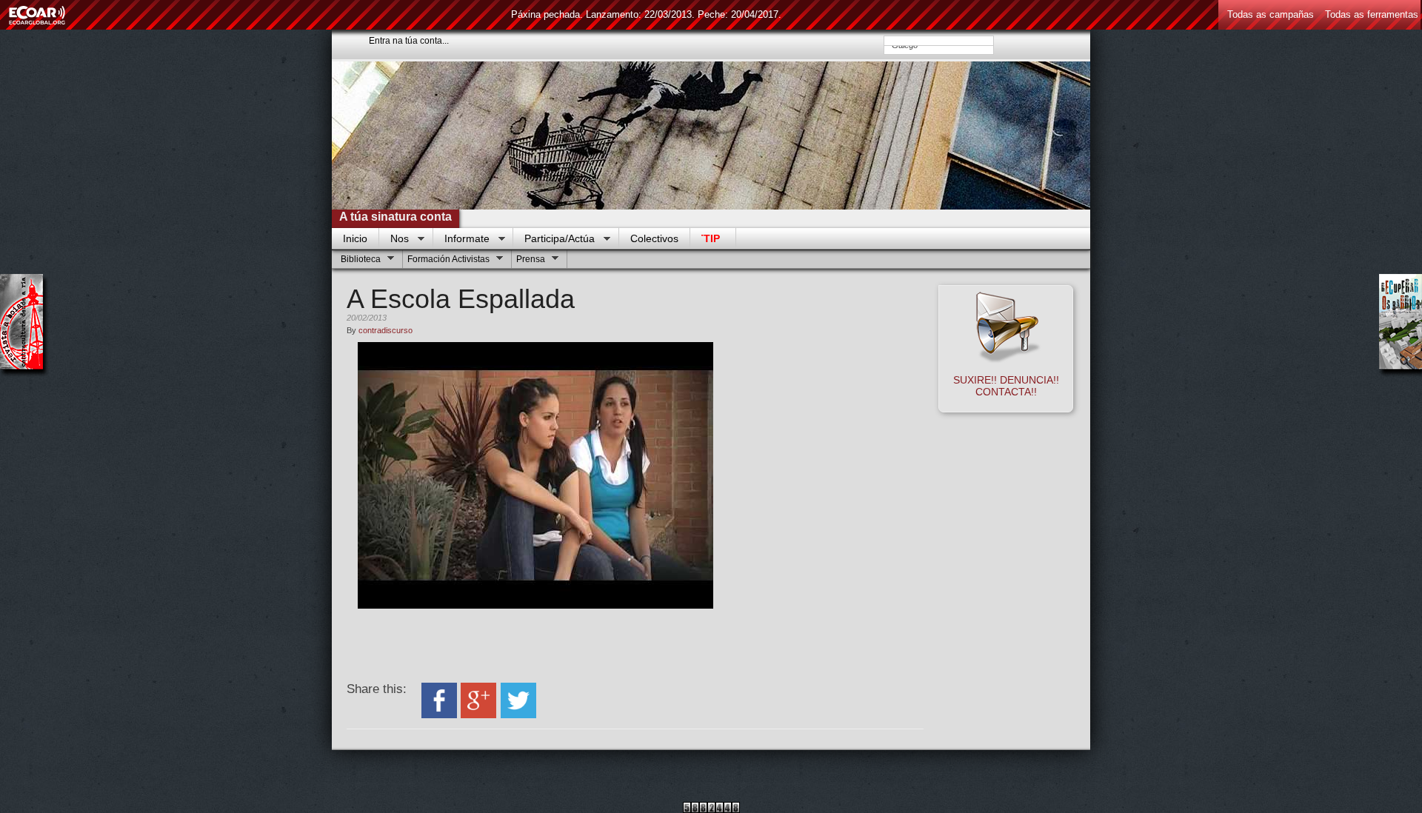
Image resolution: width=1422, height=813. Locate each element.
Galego (911, 48)
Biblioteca (359, 261)
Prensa (529, 261)
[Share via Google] (478, 714)
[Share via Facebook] (439, 714)
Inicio (355, 238)
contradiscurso (385, 330)
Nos (394, 239)
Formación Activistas (447, 261)
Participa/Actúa (554, 239)
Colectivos (654, 238)
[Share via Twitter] (518, 714)
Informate (461, 239)
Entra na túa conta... (409, 41)
